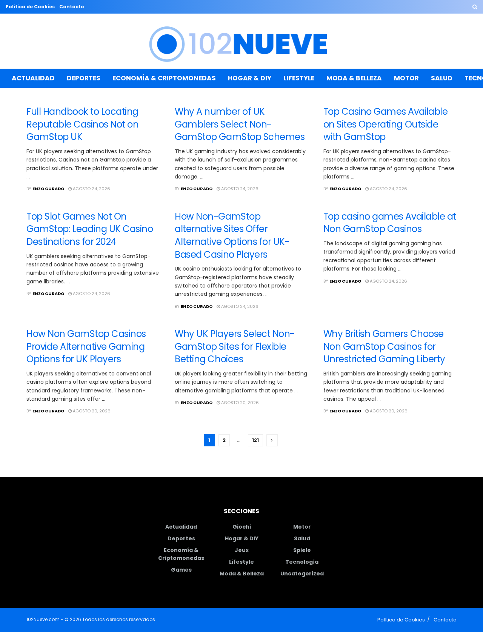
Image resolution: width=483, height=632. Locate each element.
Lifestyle (298, 78)
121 (255, 440)
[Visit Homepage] (242, 41)
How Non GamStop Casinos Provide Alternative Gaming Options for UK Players (86, 346)
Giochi (241, 527)
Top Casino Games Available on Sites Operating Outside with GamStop (385, 124)
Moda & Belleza (354, 78)
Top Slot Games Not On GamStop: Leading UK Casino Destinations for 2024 (89, 229)
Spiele (302, 550)
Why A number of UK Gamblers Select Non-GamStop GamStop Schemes (240, 124)
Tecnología (301, 562)
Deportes (83, 78)
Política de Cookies (30, 6)
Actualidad (33, 78)
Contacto (71, 6)
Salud (441, 78)
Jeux (242, 550)
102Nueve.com (43, 619)
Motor (406, 78)
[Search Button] (474, 7)
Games (181, 570)
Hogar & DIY (249, 78)
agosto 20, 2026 (91, 411)
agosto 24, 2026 (91, 189)
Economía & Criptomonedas (164, 78)
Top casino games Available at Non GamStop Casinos (389, 222)
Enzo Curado (48, 189)
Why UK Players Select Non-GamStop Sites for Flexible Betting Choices (235, 346)
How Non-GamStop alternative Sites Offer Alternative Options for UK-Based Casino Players (232, 235)
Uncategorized (302, 573)
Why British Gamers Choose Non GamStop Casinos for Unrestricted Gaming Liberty (384, 346)
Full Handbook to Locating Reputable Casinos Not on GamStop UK (82, 124)
